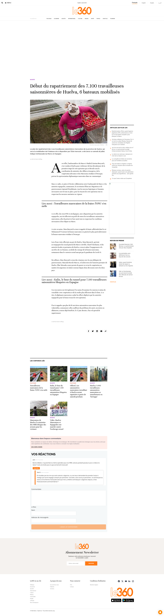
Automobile (33, 596)
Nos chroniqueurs (34, 602)
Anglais (152, 3)
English (144, 3)
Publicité (52, 586)
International (71, 18)
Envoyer (91, 563)
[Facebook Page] (119, 581)
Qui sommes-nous (54, 584)
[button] (160, 612)
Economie (56, 18)
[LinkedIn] (129, 581)
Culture (80, 18)
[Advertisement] (51, 46)
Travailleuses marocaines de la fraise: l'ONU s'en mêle (74, 205)
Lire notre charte (36, 447)
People (98, 18)
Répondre (36, 468)
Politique (49, 18)
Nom (33, 510)
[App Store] (116, 600)
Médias (86, 18)
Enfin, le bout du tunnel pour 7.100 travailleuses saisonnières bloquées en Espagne (74, 281)
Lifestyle (105, 18)
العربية (159, 3)
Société (64, 18)
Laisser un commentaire (68, 527)
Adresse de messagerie (39, 517)
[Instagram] (133, 581)
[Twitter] (122, 581)
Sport (92, 18)
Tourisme (112, 18)
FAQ (71, 584)
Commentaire (36, 489)
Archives (52, 588)
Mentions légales (94, 584)
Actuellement (33, 18)
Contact (72, 586)
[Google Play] (128, 600)
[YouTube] (126, 581)
